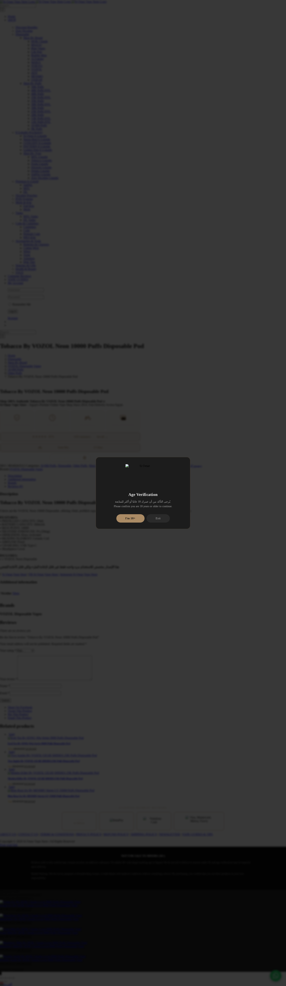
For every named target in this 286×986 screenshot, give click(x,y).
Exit (158, 518)
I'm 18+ (130, 518)
